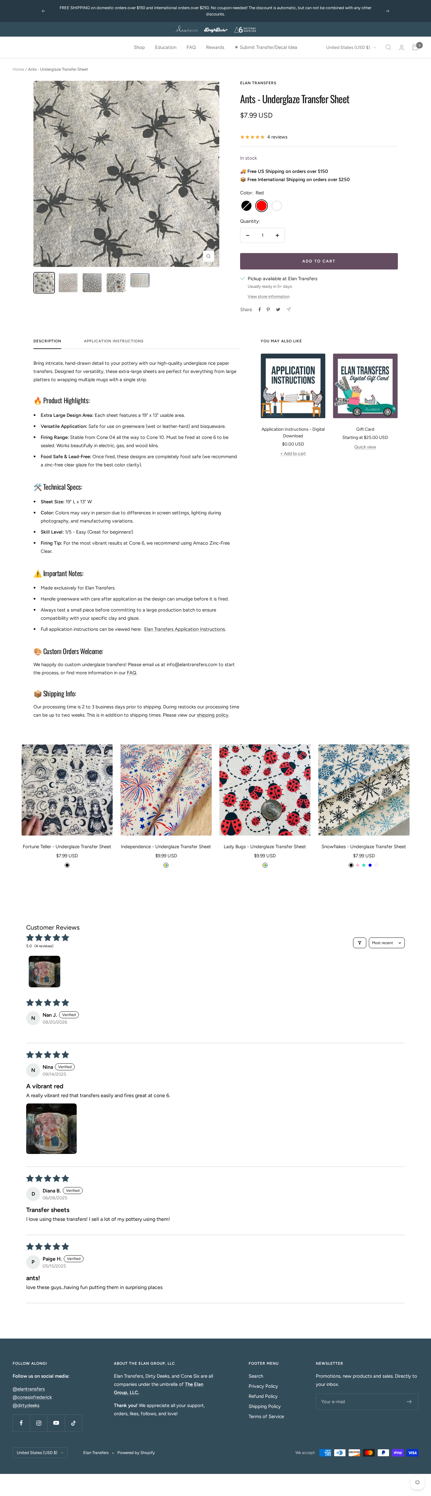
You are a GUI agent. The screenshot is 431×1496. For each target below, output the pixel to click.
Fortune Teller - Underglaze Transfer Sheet (67, 846)
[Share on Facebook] (259, 309)
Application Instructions (114, 341)
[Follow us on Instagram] (38, 1423)
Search (256, 1376)
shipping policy (212, 715)
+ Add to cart (293, 453)
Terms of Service (266, 1416)
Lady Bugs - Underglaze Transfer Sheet (265, 846)
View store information (269, 296)
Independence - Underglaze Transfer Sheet (166, 846)
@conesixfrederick (32, 1397)
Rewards (215, 47)
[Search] (388, 47)
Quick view (365, 447)
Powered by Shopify (136, 1452)
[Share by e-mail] (288, 309)
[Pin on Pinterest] (268, 309)
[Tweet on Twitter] (278, 309)
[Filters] (359, 942)
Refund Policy (263, 1396)
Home (18, 69)
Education (165, 47)
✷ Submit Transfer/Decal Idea (265, 47)
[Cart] (415, 47)
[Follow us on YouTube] (56, 1423)
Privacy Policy (263, 1386)
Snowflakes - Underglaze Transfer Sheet (364, 846)
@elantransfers (29, 1389)
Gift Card (365, 429)
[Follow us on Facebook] (21, 1423)
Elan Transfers (258, 83)
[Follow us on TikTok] (73, 1423)
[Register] (409, 1401)
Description (47, 341)
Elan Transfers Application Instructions (184, 629)
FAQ (191, 47)
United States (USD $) (348, 47)
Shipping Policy (265, 1406)
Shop (139, 47)
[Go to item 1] (44, 971)
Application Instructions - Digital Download (293, 433)
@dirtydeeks (26, 1405)
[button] (51, 1128)
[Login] (401, 47)
